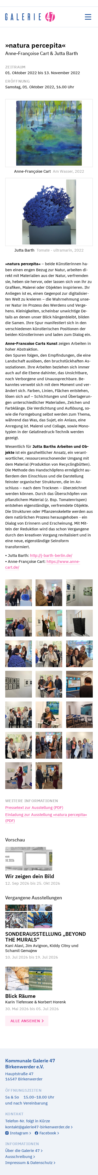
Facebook (47, 1132)
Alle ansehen (25, 1020)
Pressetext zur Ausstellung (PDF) (34, 807)
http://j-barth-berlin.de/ (51, 555)
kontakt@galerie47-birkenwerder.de (37, 1126)
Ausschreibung (18, 1156)
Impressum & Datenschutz (29, 1162)
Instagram (19, 1132)
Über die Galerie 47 (22, 1150)
